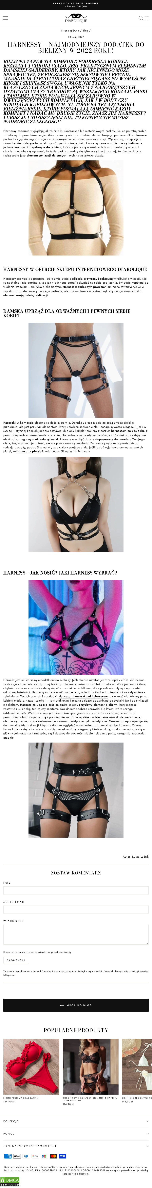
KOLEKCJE (11, 1121)
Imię (6, 882)
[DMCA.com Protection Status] (10, 1186)
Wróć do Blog (79, 1005)
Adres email (14, 902)
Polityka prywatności (90, 971)
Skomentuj (16, 960)
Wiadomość (13, 921)
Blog (85, 30)
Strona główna (70, 30)
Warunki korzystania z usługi (122, 971)
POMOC (9, 1133)
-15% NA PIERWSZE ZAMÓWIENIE (30, 1146)
